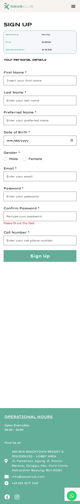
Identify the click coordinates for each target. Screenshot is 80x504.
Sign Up (40, 256)
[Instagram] (17, 497)
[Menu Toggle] (73, 6)
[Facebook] (7, 497)
